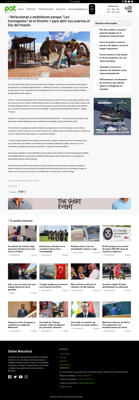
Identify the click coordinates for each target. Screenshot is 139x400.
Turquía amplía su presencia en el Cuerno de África (53, 285)
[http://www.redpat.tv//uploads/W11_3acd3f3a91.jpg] (116, 233)
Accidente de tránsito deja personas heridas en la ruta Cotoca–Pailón (21, 249)
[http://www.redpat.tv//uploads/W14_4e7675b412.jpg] (22, 233)
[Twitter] (132, 1)
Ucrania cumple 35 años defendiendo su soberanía (115, 285)
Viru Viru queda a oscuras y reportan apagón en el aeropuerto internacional (112, 32)
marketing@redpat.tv (87, 383)
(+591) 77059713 (85, 379)
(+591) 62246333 (83, 376)
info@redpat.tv (66, 387)
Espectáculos (65, 365)
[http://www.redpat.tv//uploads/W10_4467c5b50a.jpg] (22, 271)
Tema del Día (15, 255)
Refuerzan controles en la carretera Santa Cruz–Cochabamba (52, 249)
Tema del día (65, 354)
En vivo (92, 7)
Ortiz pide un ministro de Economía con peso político (84, 323)
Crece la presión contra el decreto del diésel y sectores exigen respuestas (113, 45)
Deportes (61, 9)
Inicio (21, 9)
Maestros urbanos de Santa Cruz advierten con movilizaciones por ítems (116, 325)
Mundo (12, 293)
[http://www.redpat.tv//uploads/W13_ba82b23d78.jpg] (53, 233)
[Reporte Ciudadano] (128, 9)
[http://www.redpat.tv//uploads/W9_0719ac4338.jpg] (53, 271)
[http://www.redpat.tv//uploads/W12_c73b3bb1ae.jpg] (85, 233)
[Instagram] (123, 1)
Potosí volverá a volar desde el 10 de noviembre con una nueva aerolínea (113, 57)
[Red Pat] (10, 9)
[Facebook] (126, 1)
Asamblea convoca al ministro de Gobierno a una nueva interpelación (113, 70)
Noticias (31, 9)
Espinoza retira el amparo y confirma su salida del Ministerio (21, 325)
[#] (69, 203)
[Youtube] (129, 1)
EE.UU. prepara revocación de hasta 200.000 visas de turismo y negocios (115, 249)
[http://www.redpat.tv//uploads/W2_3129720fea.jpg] (116, 309)
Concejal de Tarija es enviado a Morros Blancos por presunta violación (52, 325)
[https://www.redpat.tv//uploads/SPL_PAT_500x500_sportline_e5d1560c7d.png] (112, 116)
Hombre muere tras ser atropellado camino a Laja (84, 247)
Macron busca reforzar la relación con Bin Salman (83, 285)
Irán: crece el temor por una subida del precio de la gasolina (22, 287)
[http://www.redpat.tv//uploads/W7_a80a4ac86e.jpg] (116, 271)
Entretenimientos (78, 9)
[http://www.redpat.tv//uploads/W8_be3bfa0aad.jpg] (85, 271)
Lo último (8, 1)
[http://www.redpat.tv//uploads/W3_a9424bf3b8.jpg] (85, 309)
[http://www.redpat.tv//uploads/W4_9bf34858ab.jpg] (53, 309)
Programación (45, 9)
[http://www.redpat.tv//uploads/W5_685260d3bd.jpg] (22, 309)
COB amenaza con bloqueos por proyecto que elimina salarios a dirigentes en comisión (113, 84)
